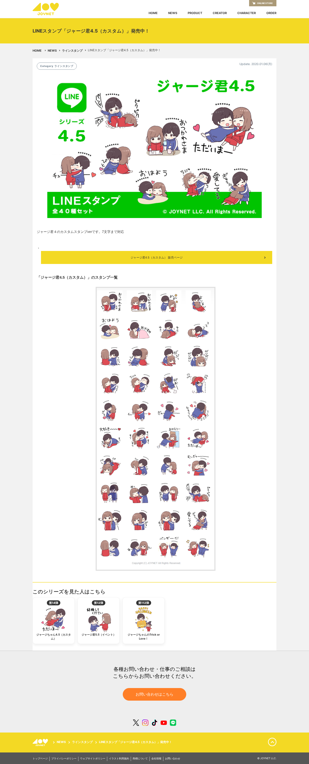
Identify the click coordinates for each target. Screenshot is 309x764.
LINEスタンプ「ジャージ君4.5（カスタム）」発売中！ (135, 742)
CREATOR (220, 13)
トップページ (40, 758)
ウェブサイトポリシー (92, 758)
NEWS (172, 13)
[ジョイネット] (41, 742)
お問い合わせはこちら (154, 694)
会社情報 (156, 758)
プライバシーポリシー (64, 758)
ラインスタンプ (72, 50)
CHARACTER (246, 13)
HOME (153, 13)
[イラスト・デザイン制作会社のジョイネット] (54, 9)
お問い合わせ (172, 758)
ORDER (271, 13)
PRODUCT (195, 13)
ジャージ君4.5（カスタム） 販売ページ (157, 257)
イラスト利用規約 (119, 758)
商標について (140, 758)
